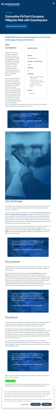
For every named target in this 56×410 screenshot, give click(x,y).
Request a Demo (10, 381)
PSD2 (6, 231)
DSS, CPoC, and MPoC (35, 230)
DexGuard (37, 273)
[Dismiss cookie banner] (51, 389)
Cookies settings (25, 404)
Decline (46, 404)
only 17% (9, 59)
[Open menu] (54, 3)
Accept (35, 404)
